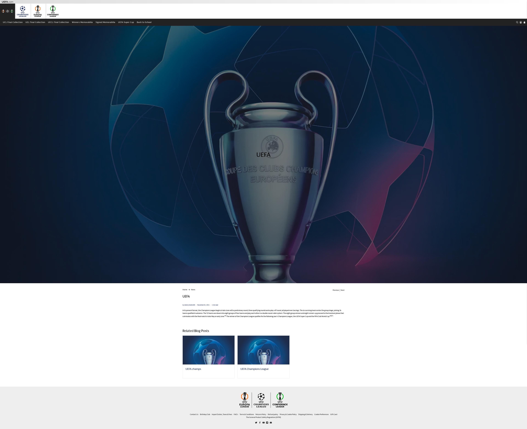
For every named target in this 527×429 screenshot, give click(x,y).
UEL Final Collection (35, 22)
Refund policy (273, 414)
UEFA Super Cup (126, 22)
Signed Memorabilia (105, 22)
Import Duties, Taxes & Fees (222, 414)
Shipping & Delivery (305, 414)
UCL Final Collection (13, 22)
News (193, 290)
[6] (330, 315)
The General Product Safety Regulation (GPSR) (263, 417)
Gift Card (333, 414)
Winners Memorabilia (82, 22)
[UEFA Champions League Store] (22, 11)
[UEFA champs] (209, 350)
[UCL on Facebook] (260, 423)
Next (342, 290)
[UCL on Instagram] (267, 423)
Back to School (144, 22)
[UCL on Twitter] (256, 423)
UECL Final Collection (58, 22)
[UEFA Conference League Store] (52, 11)
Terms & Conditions (247, 414)
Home (185, 290)
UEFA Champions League (254, 368)
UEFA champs (193, 368)
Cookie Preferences (321, 414)
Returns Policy (261, 414)
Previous (336, 290)
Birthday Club (205, 414)
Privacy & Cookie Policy (288, 414)
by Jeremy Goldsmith (189, 305)
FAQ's (236, 414)
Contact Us (194, 414)
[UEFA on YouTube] (263, 423)
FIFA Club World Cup (321, 316)
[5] (225, 315)
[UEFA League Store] (7, 11)
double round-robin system (272, 313)
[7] (332, 315)
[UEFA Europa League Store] (37, 11)
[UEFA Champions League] (263, 350)
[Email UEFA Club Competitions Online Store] (271, 423)
